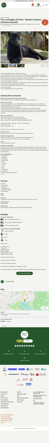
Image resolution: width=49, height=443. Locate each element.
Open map (44, 307)
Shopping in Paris (5, 403)
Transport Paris (5, 407)
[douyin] (29, 346)
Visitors (27, 341)
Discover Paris (4, 392)
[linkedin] (20, 346)
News (18, 396)
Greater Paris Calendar (22, 398)
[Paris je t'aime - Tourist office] (3, 5)
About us (19, 392)
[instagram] (18, 346)
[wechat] (27, 346)
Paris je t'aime (4, 326)
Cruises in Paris (4, 399)
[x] (33, 346)
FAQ (34, 400)
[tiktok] (22, 346)
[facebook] (15, 346)
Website (20, 341)
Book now (45, 23)
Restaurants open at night (7, 401)
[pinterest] (24, 346)
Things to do (4, 394)
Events (2, 396)
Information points (21, 394)
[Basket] (43, 5)
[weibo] (31, 346)
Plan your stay (4, 398)
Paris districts (4, 405)
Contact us (19, 401)
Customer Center (37, 398)
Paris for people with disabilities (24, 273)
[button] (42, 65)
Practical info (20, 399)
